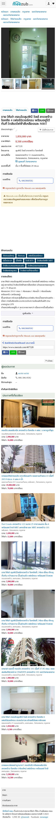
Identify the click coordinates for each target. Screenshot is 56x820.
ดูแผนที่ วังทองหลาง (27, 161)
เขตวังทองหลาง (39, 12)
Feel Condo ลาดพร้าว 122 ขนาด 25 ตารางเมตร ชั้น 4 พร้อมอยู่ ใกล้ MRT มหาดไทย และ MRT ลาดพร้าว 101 (25, 525)
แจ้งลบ (50, 361)
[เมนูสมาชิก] (49, 3)
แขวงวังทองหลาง (11, 15)
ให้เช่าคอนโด (15, 19)
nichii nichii (23, 373)
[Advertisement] (28, 98)
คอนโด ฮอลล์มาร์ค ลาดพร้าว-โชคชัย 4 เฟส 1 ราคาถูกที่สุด (27, 430)
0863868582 (27, 181)
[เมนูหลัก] (3, 3)
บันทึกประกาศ (47, 130)
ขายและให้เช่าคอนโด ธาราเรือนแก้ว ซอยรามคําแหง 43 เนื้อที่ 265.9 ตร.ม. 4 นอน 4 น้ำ (28, 477)
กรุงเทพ (26, 12)
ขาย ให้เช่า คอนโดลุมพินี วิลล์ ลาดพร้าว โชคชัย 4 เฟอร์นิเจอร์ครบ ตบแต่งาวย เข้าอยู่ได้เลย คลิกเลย (24, 718)
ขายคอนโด (15, 12)
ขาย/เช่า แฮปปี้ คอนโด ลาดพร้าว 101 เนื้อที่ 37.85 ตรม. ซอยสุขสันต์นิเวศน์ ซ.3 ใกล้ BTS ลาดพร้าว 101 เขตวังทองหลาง (28, 670)
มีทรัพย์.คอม (8, 811)
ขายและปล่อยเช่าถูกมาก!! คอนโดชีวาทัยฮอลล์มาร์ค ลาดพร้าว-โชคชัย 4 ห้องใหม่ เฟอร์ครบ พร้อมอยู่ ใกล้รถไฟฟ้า (25, 766)
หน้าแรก (4, 12)
